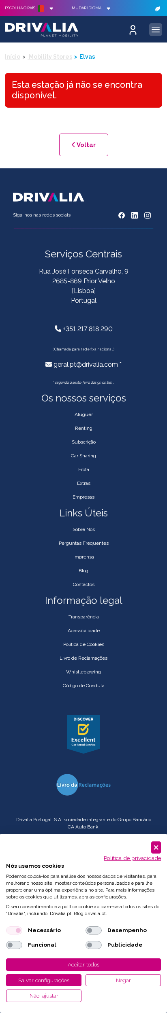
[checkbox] (14, 930)
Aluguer (84, 414)
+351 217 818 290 (88, 329)
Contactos (83, 584)
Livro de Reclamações (83, 658)
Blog (83, 570)
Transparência (84, 617)
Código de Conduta (84, 685)
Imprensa (83, 557)
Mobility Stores (50, 56)
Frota (83, 469)
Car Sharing (83, 456)
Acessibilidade (84, 630)
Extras (83, 483)
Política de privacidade (132, 858)
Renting (83, 428)
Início (12, 56)
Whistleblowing (83, 672)
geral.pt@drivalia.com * (88, 364)
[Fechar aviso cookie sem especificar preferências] (156, 847)
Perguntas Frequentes (84, 543)
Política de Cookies (83, 644)
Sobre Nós (84, 529)
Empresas (83, 497)
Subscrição (84, 442)
